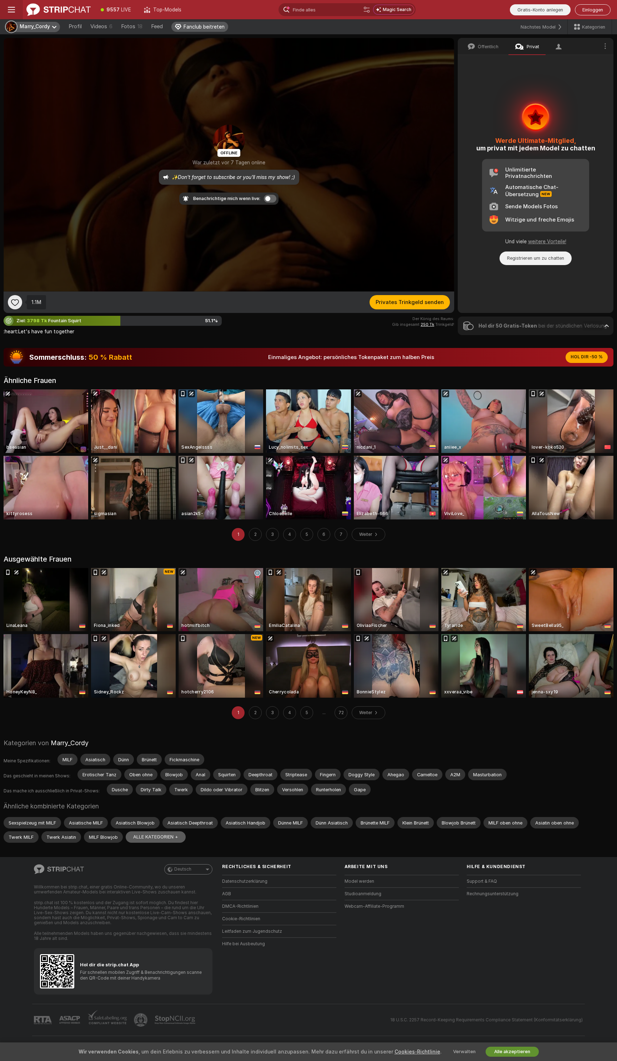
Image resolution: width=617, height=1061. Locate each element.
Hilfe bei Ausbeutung (243, 943)
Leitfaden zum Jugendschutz (252, 931)
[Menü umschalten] (11, 9)
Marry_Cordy (70, 743)
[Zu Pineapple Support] (141, 1020)
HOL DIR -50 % (587, 356)
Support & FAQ (482, 881)
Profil (75, 26)
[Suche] (367, 10)
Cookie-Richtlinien (241, 918)
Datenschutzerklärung (244, 881)
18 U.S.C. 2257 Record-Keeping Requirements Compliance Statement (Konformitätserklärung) (486, 1019)
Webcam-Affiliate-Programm (374, 906)
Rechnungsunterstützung (492, 893)
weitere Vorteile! (547, 241)
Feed (157, 26)
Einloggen (592, 10)
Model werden (359, 881)
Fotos (131, 26)
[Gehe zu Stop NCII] (176, 1020)
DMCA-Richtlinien (240, 906)
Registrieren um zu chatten (535, 258)
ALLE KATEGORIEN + (155, 837)
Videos (101, 26)
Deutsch (182, 869)
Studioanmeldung (363, 893)
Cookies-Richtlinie (417, 1052)
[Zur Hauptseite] (58, 9)
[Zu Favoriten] (15, 302)
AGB (226, 893)
